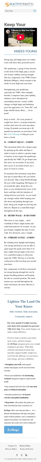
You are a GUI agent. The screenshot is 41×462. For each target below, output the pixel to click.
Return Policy (25, 445)
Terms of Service (26, 449)
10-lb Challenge (13, 134)
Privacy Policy (11, 449)
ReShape (13, 430)
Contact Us (12, 445)
